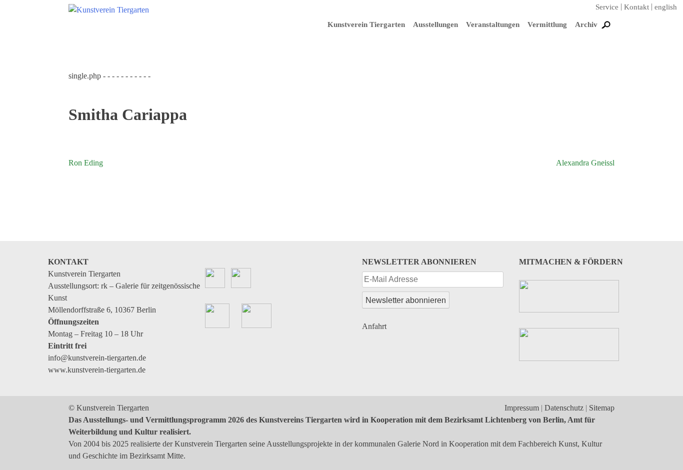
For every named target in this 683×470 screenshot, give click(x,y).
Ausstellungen (435, 24)
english (665, 7)
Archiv (586, 24)
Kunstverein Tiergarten (366, 24)
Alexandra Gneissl (585, 162)
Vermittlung (547, 24)
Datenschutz (564, 408)
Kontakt (636, 7)
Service (607, 7)
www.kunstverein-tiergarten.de (97, 370)
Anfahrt (374, 326)
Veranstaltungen (493, 24)
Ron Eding (85, 162)
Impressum (521, 408)
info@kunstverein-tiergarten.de (97, 358)
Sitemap (601, 408)
